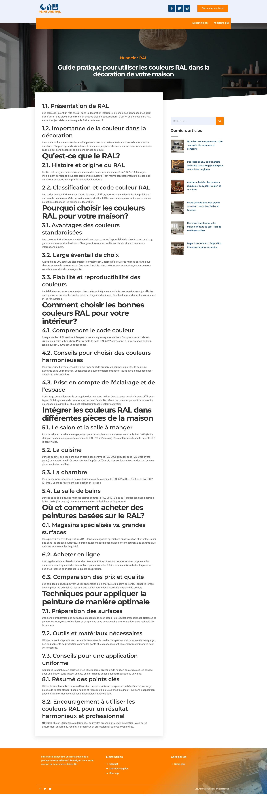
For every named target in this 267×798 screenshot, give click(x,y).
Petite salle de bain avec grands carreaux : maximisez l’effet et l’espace (203, 206)
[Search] (220, 121)
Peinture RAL (221, 23)
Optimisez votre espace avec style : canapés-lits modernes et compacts (204, 145)
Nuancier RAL (200, 23)
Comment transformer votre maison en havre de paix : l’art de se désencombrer (204, 226)
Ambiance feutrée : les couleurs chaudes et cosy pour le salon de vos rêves (204, 186)
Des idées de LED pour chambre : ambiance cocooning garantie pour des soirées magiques (205, 165)
